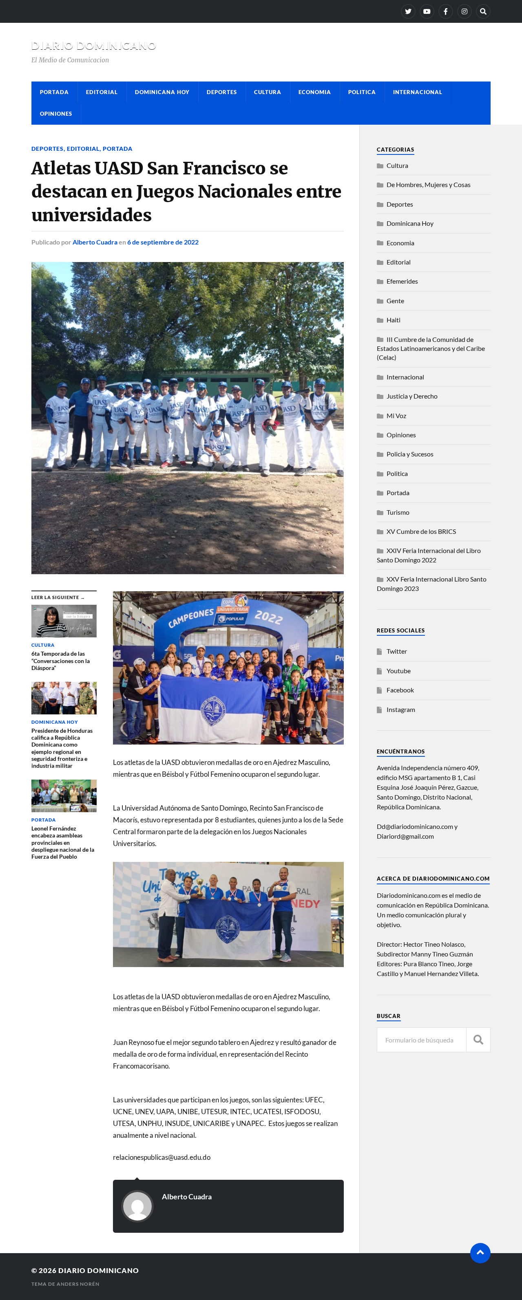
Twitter (397, 651)
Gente (395, 300)
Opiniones (56, 113)
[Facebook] (445, 11)
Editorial (102, 92)
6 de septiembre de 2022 (163, 242)
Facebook (400, 690)
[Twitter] (408, 11)
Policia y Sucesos (410, 454)
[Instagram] (464, 11)
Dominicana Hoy (162, 92)
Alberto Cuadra (95, 242)
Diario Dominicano (94, 45)
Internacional (417, 92)
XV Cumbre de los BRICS (421, 531)
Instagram (401, 709)
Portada (54, 92)
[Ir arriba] (480, 1253)
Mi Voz (396, 415)
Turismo (398, 512)
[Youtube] (427, 11)
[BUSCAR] (478, 1039)
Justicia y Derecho (412, 396)
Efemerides (402, 281)
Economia (315, 92)
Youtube (399, 670)
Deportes (222, 92)
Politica (362, 92)
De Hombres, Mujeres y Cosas (429, 184)
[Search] (483, 11)
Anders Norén (78, 1284)
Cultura (267, 92)
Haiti (393, 320)
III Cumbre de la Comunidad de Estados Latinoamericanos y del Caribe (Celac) (431, 348)
